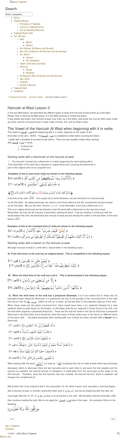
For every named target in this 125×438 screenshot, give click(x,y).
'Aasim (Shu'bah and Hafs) (33, 63)
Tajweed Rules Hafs (23, 33)
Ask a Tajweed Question (12, 427)
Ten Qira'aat (20, 36)
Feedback (18, 91)
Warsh (29, 42)
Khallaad (30, 72)
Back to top (5, 436)
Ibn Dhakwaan (33, 60)
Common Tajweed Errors (32, 26)
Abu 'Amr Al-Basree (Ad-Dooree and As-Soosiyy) (43, 51)
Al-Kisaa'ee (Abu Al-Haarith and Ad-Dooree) (41, 75)
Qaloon (29, 45)
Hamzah (24, 66)
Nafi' (22, 39)
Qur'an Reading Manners (32, 29)
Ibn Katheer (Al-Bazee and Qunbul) (37, 48)
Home (17, 17)
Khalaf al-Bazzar (28, 84)
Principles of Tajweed (30, 23)
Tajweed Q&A (20, 87)
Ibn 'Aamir (25, 54)
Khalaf (29, 69)
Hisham (29, 57)
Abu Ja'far (25, 78)
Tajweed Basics (21, 20)
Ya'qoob (24, 81)
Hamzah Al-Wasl (36, 97)
